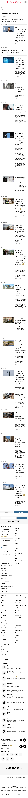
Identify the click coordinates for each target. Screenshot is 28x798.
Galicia (3, 600)
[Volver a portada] (14, 2)
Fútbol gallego (5, 656)
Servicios (3, 568)
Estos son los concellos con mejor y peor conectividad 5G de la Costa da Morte (20, 204)
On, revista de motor (20, 643)
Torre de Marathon (6, 641)
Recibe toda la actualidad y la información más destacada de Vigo (16, 726)
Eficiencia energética (7, 586)
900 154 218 (14, 767)
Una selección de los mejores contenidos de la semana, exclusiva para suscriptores (16, 678)
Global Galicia (19, 603)
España (3, 605)
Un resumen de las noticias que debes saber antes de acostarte (15, 673)
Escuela (17, 640)
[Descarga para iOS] (21, 740)
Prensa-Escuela (9, 780)
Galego (17, 521)
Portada (3, 598)
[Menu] (2, 2)
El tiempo (3, 635)
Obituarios (4, 628)
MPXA (14, 780)
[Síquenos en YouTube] (20, 754)
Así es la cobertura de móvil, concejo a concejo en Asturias (20, 289)
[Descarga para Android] (24, 740)
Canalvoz (18, 778)
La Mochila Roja (19, 625)
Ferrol (17, 543)
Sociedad (4, 615)
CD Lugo (3, 649)
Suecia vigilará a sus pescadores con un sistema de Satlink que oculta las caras (20, 229)
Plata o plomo (19, 615)
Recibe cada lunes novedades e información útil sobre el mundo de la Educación (16, 685)
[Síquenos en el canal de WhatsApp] (7, 759)
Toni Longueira (19, 218)
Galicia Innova (19, 628)
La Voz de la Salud (20, 598)
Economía (4, 603)
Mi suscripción (5, 529)
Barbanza (18, 536)
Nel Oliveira (18, 76)
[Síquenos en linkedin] (16, 754)
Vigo (16, 558)
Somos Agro (4, 623)
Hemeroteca (4, 534)
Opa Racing (4, 646)
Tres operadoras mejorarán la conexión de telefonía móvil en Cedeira (19, 87)
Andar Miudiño (5, 652)
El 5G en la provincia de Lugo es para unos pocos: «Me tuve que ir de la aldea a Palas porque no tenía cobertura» (20, 257)
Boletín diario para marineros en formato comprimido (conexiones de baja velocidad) (15, 696)
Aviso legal (4, 794)
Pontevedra (18, 553)
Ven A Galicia (19, 618)
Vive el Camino (19, 623)
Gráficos (3, 620)
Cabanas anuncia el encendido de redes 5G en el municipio (20, 467)
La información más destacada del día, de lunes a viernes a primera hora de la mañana (16, 667)
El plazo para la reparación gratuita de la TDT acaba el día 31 (13, 20)
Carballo (17, 538)
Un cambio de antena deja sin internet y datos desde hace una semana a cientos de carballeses (20, 376)
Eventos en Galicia (6, 575)
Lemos (17, 546)
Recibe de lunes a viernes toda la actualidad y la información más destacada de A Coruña (16, 708)
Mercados (18, 632)
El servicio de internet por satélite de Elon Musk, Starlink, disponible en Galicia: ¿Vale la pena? (20, 139)
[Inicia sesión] (25, 2)
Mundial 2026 (5, 639)
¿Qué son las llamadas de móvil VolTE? (19, 107)
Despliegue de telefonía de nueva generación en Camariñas (20, 397)
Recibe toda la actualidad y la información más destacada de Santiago (16, 720)
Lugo (16, 548)
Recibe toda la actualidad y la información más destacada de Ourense (16, 731)
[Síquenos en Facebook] (3, 754)
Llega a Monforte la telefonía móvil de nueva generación (20, 180)
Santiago (17, 556)
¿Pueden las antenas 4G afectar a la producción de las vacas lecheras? (20, 416)
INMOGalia (4, 573)
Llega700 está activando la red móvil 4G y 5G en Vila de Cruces (13, 51)
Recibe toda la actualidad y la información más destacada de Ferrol (16, 713)
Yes (16, 637)
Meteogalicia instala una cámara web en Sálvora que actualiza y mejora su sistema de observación (20, 346)
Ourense (17, 551)
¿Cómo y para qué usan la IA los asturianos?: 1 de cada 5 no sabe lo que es (20, 62)
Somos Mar (4, 625)
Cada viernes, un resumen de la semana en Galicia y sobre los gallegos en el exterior (15, 702)
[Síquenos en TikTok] (3, 759)
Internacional (4, 608)
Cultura (3, 618)
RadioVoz (9, 778)
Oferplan (3, 570)
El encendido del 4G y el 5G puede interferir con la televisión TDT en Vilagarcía (20, 441)
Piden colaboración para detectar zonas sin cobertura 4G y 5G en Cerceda (20, 31)
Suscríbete (4, 536)
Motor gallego (5, 659)
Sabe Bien (18, 600)
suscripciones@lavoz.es (14, 771)
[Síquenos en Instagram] (12, 754)
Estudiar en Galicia (20, 605)
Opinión (3, 610)
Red (16, 613)
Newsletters (4, 545)
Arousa (17, 533)
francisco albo (19, 192)
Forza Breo (4, 654)
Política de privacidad (12, 794)
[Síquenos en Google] (12, 759)
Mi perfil (3, 543)
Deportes (3, 613)
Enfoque (17, 620)
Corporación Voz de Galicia (9, 777)
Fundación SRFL (19, 777)
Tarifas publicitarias (6, 565)
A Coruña (17, 528)
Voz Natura (24, 778)
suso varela (18, 278)
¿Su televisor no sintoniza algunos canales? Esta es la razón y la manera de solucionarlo (20, 490)
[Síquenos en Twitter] (7, 754)
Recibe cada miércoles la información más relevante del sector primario (15, 690)
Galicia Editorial (19, 780)
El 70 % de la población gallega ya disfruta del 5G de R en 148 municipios (20, 322)
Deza (16, 541)
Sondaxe (13, 778)
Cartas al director (6, 554)
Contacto (3, 578)
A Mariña (17, 531)
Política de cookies (22, 794)
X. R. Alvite (17, 429)
